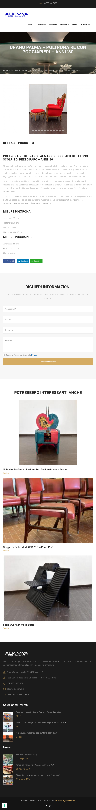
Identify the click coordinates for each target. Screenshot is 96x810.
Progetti (64, 25)
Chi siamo (41, 25)
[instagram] (49, 806)
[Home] (16, 15)
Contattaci (85, 25)
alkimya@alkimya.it (15, 689)
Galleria (53, 25)
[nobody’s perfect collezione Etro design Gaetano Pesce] (48, 433)
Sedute (23, 71)
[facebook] (46, 806)
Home (31, 25)
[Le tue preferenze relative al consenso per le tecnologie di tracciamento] (4, 805)
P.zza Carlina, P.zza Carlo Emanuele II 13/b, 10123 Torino (31, 678)
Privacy (34, 355)
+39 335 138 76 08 (50, 3)
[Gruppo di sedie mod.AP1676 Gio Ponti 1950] (48, 510)
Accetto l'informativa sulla (22, 355)
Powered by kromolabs (65, 800)
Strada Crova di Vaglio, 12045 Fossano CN (25, 672)
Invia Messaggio (48, 362)
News (74, 25)
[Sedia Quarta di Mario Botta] (48, 588)
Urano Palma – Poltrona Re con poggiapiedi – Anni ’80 (53, 71)
